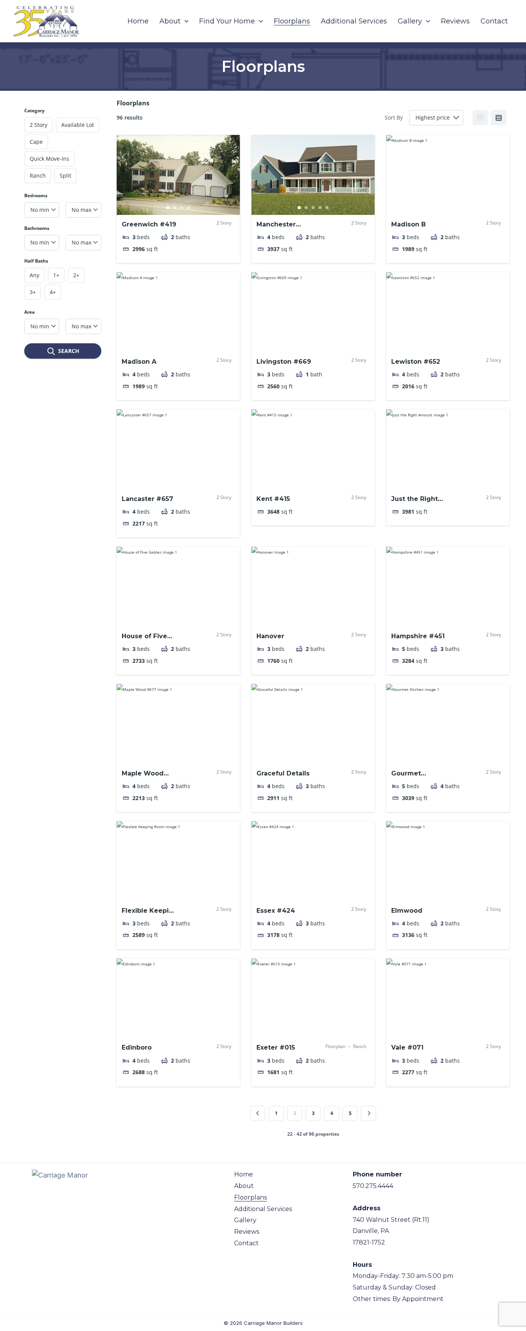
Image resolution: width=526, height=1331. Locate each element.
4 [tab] (188, 207)
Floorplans (292, 21)
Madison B (408, 224)
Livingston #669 (283, 361)
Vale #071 (407, 1047)
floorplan (335, 1046)
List (498, 117)
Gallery (245, 1220)
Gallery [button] (410, 21)
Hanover (270, 636)
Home (138, 21)
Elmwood (406, 910)
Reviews (455, 21)
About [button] (170, 21)
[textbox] (42, 210)
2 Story (223, 223)
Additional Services (354, 21)
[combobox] (41, 210)
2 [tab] (174, 207)
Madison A (139, 361)
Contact (494, 21)
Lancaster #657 (147, 498)
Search (68, 350)
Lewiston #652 (415, 361)
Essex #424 (275, 910)
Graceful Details (283, 773)
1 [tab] (167, 207)
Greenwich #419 (149, 224)
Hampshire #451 (418, 636)
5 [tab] (326, 207)
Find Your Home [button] (227, 21)
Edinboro (137, 1047)
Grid (480, 117)
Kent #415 (273, 498)
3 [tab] (181, 207)
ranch (359, 1046)
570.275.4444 (373, 1186)
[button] (185, 21)
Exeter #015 (275, 1047)
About (244, 1186)
